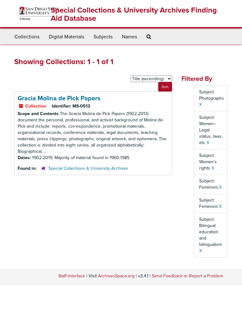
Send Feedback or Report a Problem (187, 276)
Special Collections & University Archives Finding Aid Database (134, 14)
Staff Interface (71, 276)
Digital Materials (66, 37)
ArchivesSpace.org (116, 276)
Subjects (103, 37)
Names (129, 37)
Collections (26, 37)
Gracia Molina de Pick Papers (59, 98)
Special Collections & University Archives (88, 168)
